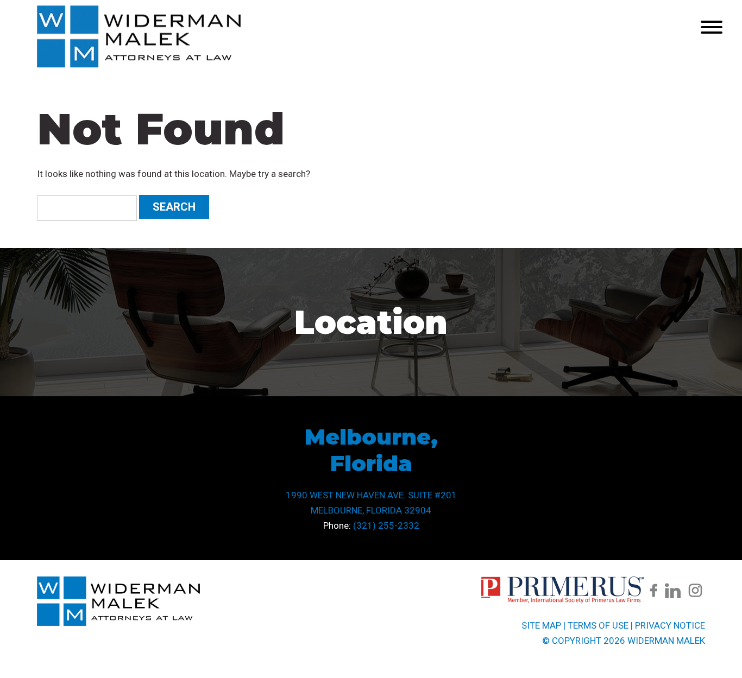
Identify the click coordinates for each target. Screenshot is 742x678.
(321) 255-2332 (386, 525)
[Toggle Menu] (711, 27)
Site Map (541, 625)
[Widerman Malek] (139, 64)
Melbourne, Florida (371, 450)
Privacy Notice (670, 625)
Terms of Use (598, 625)
